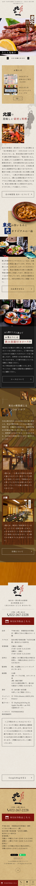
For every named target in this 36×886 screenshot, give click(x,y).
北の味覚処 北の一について (17, 194)
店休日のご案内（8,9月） (25, 80)
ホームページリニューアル (25, 91)
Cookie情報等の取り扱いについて (17, 861)
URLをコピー (17, 858)
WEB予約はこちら (20, 621)
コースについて (17, 379)
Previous (8, 58)
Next (28, 58)
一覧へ (17, 98)
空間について (17, 551)
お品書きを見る (17, 289)
